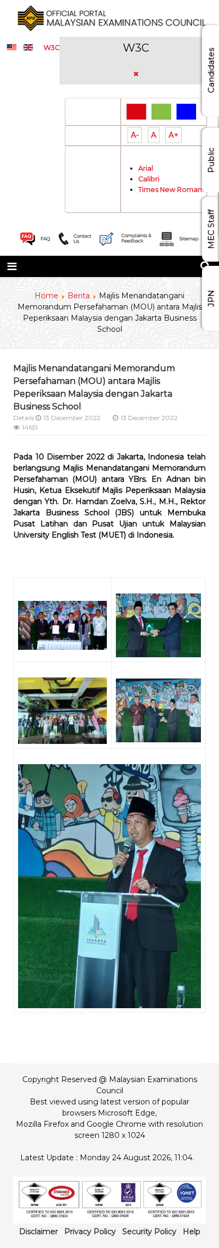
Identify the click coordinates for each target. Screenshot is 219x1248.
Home (46, 295)
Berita (79, 295)
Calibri (148, 179)
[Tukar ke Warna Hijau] (161, 111)
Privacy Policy (90, 1231)
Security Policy (149, 1231)
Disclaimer (38, 1231)
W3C (52, 48)
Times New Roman (170, 190)
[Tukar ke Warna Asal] (136, 111)
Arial (145, 168)
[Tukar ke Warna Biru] (186, 111)
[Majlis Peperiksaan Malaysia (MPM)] (109, 18)
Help (191, 1231)
